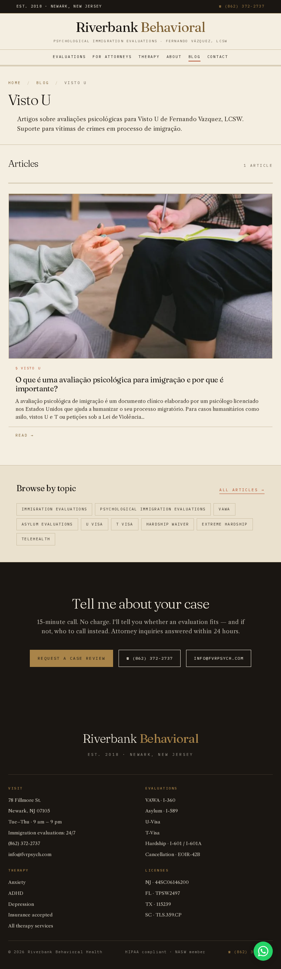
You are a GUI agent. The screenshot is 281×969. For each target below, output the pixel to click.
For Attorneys (112, 56)
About (174, 56)
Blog (194, 56)
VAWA (224, 509)
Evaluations (69, 56)
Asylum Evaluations (47, 524)
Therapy (148, 56)
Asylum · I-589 (161, 811)
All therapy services (30, 926)
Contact (217, 56)
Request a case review (71, 658)
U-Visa (152, 822)
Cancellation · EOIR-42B (172, 854)
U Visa (94, 524)
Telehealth (36, 539)
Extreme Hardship (224, 524)
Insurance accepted (30, 915)
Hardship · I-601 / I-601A (173, 843)
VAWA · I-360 (160, 800)
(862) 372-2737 (24, 843)
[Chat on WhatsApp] (263, 951)
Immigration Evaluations (54, 509)
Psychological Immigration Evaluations (153, 509)
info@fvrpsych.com (218, 658)
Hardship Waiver (167, 524)
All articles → (242, 489)
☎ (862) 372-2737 (242, 6)
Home (14, 82)
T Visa (124, 524)
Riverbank (140, 27)
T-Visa (152, 833)
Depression (21, 904)
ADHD (15, 893)
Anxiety (17, 882)
